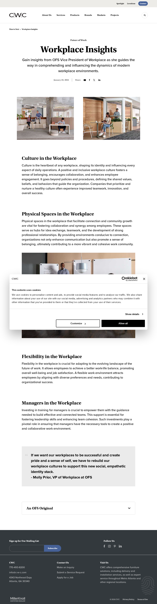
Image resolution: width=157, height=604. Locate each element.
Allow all (123, 323)
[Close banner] (144, 279)
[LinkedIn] (120, 546)
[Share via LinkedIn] (99, 80)
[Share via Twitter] (94, 80)
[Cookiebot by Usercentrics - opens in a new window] (124, 279)
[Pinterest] (115, 546)
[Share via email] (85, 80)
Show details (132, 314)
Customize (76, 323)
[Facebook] (104, 546)
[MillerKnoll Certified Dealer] (17, 599)
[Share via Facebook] (89, 80)
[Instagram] (109, 546)
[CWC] (22, 15)
